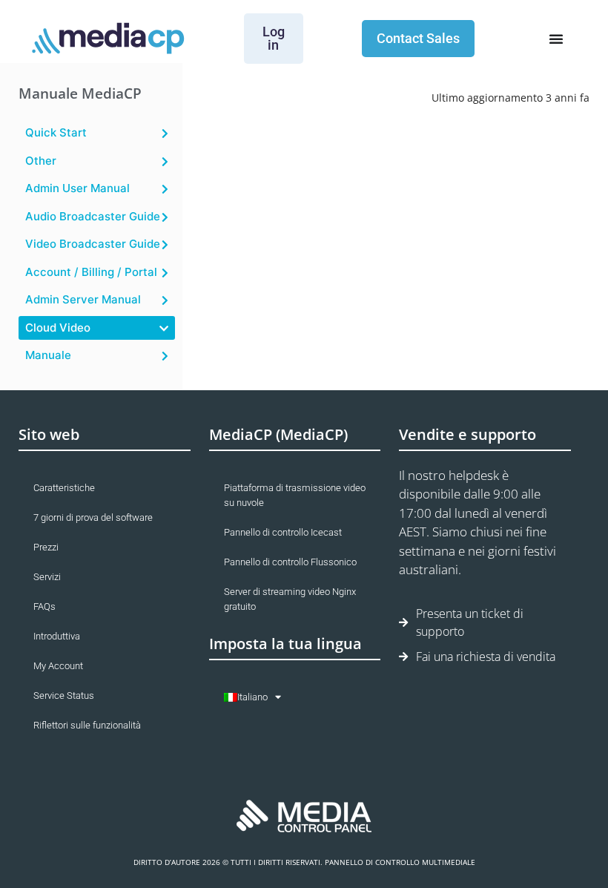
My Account (58, 665)
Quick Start (56, 132)
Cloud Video (57, 327)
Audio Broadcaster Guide (92, 216)
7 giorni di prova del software (93, 517)
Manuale (48, 355)
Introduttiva (56, 636)
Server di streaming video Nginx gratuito (290, 599)
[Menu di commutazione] (556, 38)
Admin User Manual (77, 188)
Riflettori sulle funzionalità (87, 725)
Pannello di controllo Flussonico (290, 562)
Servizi (47, 576)
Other (40, 161)
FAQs (44, 606)
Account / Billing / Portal (91, 272)
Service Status (63, 695)
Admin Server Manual (83, 299)
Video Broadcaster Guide (92, 244)
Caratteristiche (64, 487)
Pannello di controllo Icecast (283, 532)
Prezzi (46, 547)
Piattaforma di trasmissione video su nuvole (295, 495)
